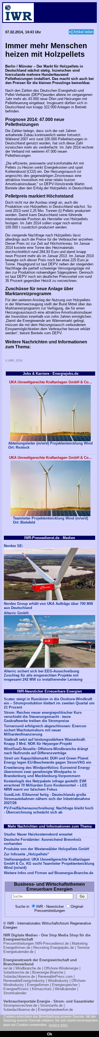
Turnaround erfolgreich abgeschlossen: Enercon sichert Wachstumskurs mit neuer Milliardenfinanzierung (45, 730)
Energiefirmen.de (16, 948)
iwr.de (7, 968)
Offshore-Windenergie (61, 968)
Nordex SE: (13, 546)
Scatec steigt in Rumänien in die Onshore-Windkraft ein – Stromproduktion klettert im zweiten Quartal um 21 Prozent (49, 703)
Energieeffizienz (16, 989)
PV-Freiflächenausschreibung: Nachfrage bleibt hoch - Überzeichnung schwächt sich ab (49, 810)
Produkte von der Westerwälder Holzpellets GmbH (46, 849)
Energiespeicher (65, 985)
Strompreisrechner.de (20, 1005)
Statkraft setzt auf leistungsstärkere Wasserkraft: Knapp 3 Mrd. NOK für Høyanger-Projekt (45, 741)
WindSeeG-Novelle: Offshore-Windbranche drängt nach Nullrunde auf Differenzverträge (46, 751)
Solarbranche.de (16, 972)
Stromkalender (14, 993)
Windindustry (58, 981)
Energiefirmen (38, 985)
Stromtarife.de (51, 1005)
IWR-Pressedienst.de (52, 943)
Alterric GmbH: (16, 613)
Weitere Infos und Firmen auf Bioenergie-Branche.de (48, 873)
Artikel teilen (83, 32)
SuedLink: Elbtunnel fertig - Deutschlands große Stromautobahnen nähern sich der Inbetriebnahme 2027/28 (47, 799)
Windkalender (65, 989)
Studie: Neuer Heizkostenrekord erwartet (38, 834)
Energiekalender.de (18, 952)
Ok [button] (49, 1034)
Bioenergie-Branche (47, 972)
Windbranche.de (28, 968)
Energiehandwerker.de (55, 1010)
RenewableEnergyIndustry (24, 981)
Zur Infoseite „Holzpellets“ (26, 854)
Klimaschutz (42, 989)
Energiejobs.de (62, 948)
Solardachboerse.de (19, 976)
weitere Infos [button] (58, 1025)
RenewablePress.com (55, 976)
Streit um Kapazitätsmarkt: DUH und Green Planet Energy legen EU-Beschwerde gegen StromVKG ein (47, 760)
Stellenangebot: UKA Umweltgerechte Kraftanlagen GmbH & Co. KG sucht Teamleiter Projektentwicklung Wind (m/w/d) (49, 863)
